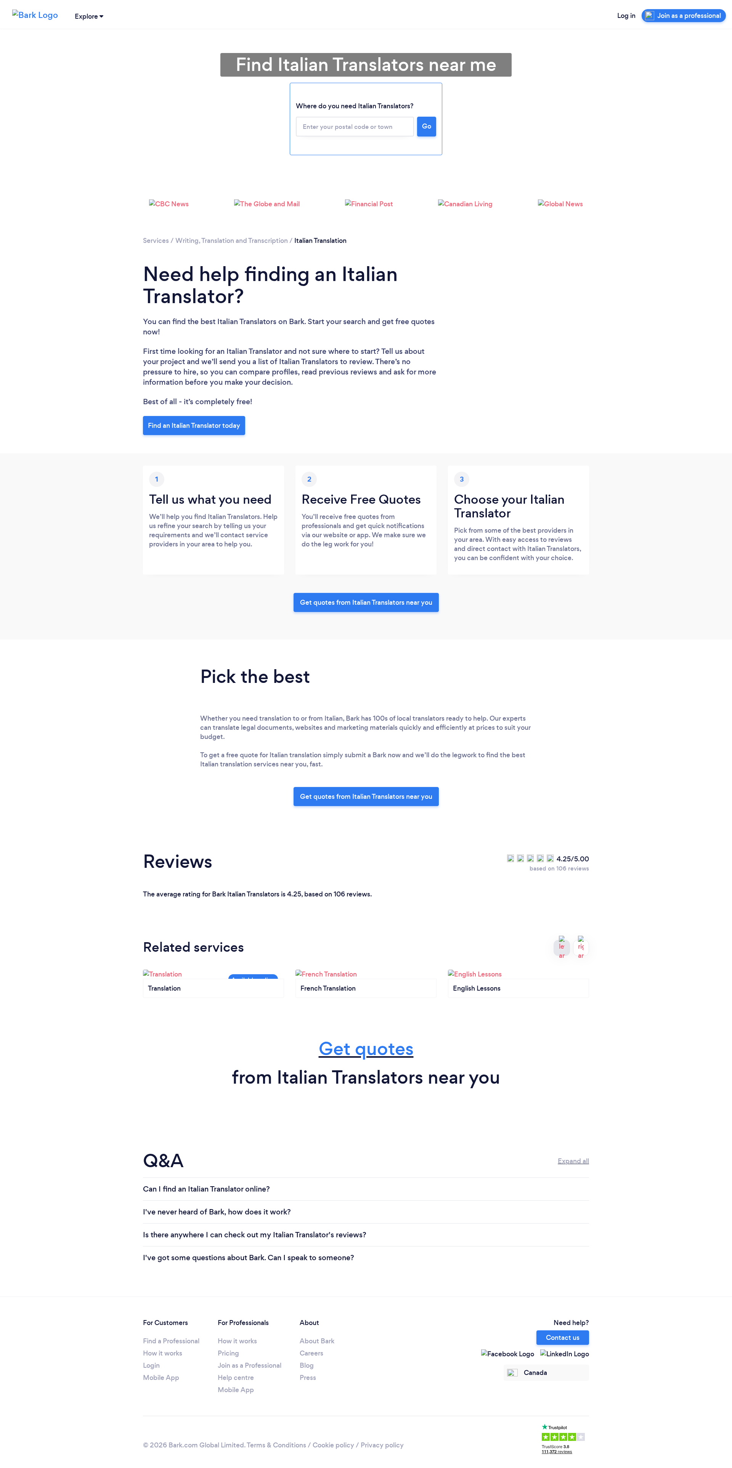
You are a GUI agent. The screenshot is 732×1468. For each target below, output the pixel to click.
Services (156, 240)
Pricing (228, 1353)
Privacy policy (382, 1445)
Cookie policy (333, 1445)
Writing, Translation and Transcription (231, 240)
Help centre (236, 1377)
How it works (162, 1353)
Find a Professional (171, 1341)
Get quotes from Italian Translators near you (366, 602)
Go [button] (426, 126)
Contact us (563, 1337)
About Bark (317, 1341)
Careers (311, 1353)
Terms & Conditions (276, 1445)
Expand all (573, 1161)
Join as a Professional (249, 1365)
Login (151, 1365)
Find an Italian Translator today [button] (194, 425)
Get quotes (366, 1049)
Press (308, 1377)
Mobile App (161, 1377)
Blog (307, 1365)
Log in (626, 15)
